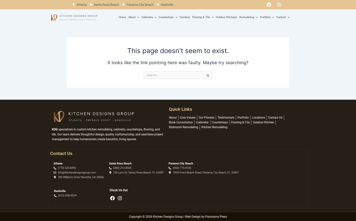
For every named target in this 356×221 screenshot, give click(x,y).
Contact (281, 17)
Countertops (166, 17)
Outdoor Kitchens (226, 17)
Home (122, 17)
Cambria (184, 17)
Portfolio (265, 17)
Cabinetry (147, 17)
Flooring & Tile (201, 17)
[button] (133, 17)
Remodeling (246, 17)
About (132, 17)
